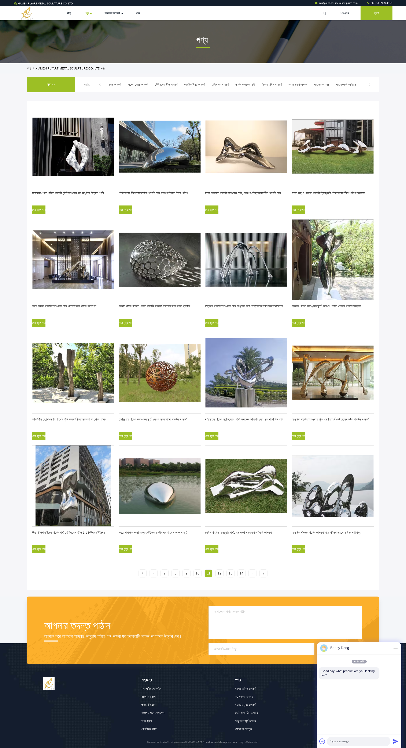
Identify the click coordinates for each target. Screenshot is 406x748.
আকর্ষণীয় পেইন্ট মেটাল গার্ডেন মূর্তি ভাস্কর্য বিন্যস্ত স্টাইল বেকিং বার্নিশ (69, 419)
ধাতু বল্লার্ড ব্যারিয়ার (346, 84)
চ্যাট (376, 13)
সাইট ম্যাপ (146, 721)
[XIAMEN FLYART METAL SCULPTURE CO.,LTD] (27, 13)
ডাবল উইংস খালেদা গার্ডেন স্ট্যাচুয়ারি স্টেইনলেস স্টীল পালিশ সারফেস (328, 193)
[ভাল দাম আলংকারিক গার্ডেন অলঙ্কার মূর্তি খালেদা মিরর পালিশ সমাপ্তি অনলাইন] (73, 259)
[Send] (395, 741)
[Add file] (322, 741)
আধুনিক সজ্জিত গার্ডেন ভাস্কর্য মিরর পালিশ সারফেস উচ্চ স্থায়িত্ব (326, 532)
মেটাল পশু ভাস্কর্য (220, 84)
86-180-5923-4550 (381, 3)
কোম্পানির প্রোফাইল (151, 688)
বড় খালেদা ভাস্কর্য (112, 84)
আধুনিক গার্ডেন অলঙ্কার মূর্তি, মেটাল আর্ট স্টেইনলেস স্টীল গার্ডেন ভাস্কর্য (330, 419)
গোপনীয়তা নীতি (148, 729)
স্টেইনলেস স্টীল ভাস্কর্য (166, 84)
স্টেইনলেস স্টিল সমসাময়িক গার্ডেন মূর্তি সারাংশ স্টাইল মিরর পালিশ (153, 193)
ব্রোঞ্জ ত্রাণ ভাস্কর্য (297, 84)
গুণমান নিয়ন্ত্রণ (148, 704)
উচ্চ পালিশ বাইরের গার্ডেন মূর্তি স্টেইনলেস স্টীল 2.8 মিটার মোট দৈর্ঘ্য (68, 532)
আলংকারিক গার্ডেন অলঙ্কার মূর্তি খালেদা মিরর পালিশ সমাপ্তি (64, 306)
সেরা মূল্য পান (38, 209)
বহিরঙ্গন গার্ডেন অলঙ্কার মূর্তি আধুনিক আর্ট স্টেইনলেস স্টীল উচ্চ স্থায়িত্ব (244, 306)
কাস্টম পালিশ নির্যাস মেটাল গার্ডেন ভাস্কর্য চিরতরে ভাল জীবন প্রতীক (154, 306)
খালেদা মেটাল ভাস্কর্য (245, 688)
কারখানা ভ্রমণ (148, 696)
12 (219, 573)
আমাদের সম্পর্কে (113, 13)
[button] (99, 84)
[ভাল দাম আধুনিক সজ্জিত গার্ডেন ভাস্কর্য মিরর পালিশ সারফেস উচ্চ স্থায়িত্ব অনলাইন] (333, 485)
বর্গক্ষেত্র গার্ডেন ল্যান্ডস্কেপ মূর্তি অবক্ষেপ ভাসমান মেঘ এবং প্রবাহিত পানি (244, 419)
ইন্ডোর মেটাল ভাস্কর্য (272, 84)
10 (197, 573)
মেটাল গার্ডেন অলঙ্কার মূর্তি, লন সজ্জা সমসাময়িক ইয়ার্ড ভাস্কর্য (238, 532)
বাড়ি (69, 13)
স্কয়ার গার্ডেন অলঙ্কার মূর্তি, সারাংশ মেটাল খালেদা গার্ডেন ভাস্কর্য (326, 306)
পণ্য (87, 13)
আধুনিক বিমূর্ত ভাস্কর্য (194, 84)
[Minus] (395, 648)
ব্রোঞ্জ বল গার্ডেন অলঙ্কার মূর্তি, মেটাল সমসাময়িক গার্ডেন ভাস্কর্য (153, 419)
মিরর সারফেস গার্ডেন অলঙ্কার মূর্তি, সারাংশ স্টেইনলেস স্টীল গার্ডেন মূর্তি (243, 193)
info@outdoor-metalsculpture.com (338, 3)
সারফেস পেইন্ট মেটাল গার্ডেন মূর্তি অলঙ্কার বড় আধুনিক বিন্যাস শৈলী (68, 193)
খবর (138, 13)
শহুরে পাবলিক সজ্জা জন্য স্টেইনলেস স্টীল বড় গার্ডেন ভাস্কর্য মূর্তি (153, 532)
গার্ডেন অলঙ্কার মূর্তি (245, 84)
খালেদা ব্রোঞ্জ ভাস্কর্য (138, 84)
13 (230, 573)
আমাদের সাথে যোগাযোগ (153, 713)
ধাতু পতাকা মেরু (321, 84)
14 (241, 573)
